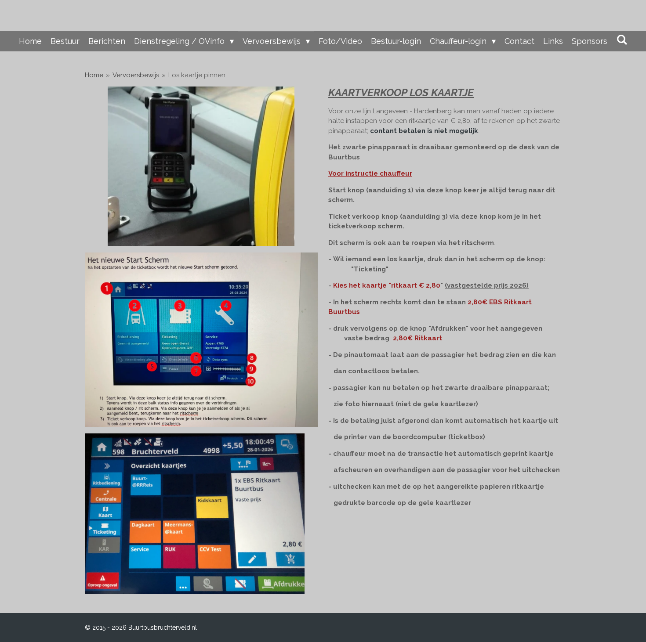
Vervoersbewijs (136, 75)
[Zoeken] (621, 40)
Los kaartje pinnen (196, 75)
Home (94, 75)
